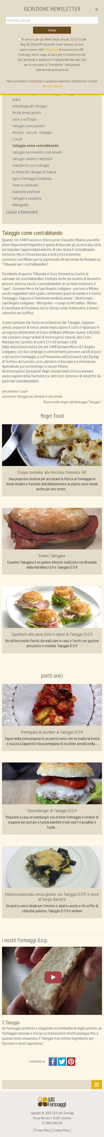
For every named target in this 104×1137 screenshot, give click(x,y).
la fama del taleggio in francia (34, 172)
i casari (17, 139)
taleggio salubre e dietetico (32, 159)
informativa (51, 49)
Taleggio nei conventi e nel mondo (39, 396)
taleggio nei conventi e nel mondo (37, 152)
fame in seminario (25, 185)
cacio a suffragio (24, 119)
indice (16, 99)
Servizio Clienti (52, 86)
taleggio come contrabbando (35, 145)
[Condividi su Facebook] (53, 1061)
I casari (23, 391)
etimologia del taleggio (29, 106)
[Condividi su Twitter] (62, 1061)
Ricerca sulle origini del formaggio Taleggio (71, 402)
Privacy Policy (42, 1130)
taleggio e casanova (27, 198)
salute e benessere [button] (22, 211)
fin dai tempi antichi (26, 112)
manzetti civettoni (26, 192)
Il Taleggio (11, 1022)
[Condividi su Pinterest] (71, 1061)
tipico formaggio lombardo (32, 178)
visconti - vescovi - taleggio (32, 132)
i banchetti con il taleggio (31, 165)
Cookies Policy (61, 1130)
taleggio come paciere (28, 126)
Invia (52, 30)
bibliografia (20, 205)
